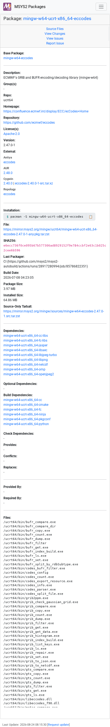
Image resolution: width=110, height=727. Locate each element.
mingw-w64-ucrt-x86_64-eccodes (57, 18)
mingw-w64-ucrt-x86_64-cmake (25, 405)
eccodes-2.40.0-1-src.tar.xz (34, 183)
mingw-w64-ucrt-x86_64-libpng (25, 360)
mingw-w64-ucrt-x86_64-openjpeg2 (28, 374)
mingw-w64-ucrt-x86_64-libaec (25, 350)
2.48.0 (8, 173)
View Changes (55, 34)
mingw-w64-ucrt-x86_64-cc (22, 400)
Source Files (55, 29)
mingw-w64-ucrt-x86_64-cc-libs (25, 336)
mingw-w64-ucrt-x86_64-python (26, 424)
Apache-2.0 (11, 134)
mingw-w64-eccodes (18, 58)
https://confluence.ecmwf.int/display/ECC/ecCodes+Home (45, 111)
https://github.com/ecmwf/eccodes (29, 122)
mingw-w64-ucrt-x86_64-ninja (24, 414)
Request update (58, 724)
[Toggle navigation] (101, 7)
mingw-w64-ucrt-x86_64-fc (22, 409)
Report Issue (55, 43)
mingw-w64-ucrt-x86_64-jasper (25, 345)
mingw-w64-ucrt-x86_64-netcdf (25, 364)
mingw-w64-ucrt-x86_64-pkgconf (26, 419)
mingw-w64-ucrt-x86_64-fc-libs (25, 340)
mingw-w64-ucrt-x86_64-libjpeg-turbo (30, 355)
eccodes (9, 162)
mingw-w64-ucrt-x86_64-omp (24, 369)
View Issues (54, 38)
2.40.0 (8, 183)
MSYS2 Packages (29, 6)
